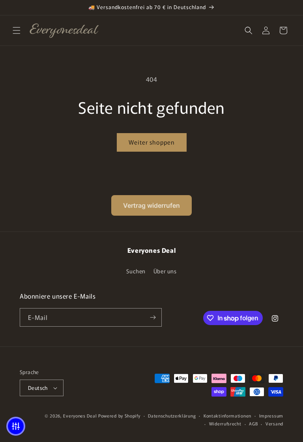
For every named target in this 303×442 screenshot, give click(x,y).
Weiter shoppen (152, 142)
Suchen (136, 271)
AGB (253, 423)
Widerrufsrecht (225, 423)
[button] (16, 30)
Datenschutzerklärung (172, 415)
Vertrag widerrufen (151, 205)
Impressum (271, 415)
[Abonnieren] (152, 317)
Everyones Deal (80, 415)
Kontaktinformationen (227, 415)
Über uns (165, 271)
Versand (274, 423)
